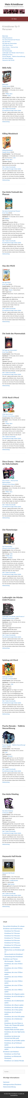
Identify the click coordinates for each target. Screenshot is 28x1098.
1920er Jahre (8, 555)
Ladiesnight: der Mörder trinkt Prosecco (13, 52)
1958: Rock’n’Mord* (7, 414)
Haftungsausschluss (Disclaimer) (12, 1084)
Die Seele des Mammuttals (9, 43)
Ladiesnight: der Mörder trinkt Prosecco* (13, 616)
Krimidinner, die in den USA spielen (14, 1016)
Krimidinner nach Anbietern (11, 1051)
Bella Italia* (5, 84)
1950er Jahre (8, 423)
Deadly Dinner (6, 86)
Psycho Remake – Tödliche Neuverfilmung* (14, 745)
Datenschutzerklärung (9, 1087)
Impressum (6, 1082)
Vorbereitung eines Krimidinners (13, 956)
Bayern (11, 290)
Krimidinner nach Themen (10, 959)
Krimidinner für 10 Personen (12, 945)
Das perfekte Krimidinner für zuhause (13, 926)
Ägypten (7, 218)
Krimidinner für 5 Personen (12, 933)
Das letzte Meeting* (7, 811)
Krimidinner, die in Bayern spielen (13, 1005)
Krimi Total (5, 213)
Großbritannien (14, 880)
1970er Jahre (8, 159)
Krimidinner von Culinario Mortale (14, 1060)
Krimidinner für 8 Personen (12, 940)
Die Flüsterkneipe (7, 51)
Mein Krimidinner (14, 4)
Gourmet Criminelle (7, 678)
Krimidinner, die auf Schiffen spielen (14, 1040)
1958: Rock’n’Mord (7, 45)
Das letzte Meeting (7, 58)
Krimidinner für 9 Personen (12, 942)
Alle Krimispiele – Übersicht (12, 961)
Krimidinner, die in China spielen (13, 1010)
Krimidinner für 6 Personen (12, 935)
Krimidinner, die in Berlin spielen (13, 1007)
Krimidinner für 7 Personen (12, 938)
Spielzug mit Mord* (7, 676)
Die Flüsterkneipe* (7, 546)
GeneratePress (14, 1095)
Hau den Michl (6, 41)
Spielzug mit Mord (7, 54)
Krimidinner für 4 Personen (12, 931)
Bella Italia (5, 36)
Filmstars (10, 756)
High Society (11, 884)
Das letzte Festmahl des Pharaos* (11, 211)
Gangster (10, 557)
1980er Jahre (8, 93)
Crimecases (5, 812)
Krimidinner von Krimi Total (12, 1054)
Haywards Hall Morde (8, 60)
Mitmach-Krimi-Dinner (8, 416)
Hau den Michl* (6, 282)
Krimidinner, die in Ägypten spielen (14, 994)
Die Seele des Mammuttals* (9, 350)
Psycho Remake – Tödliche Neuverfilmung (13, 56)
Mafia (9, 95)
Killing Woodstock (7, 38)
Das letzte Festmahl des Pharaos (11, 39)
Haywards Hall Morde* (8, 873)
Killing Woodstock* (7, 150)
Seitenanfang (5, 121)
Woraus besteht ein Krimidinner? (13, 954)
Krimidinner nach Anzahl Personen (13, 928)
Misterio (4, 746)
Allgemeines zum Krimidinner (11, 947)
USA (14, 157)
